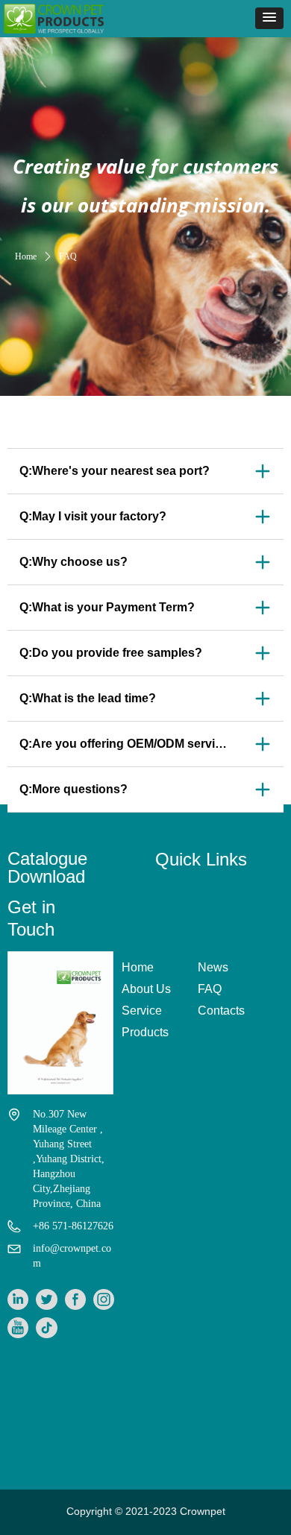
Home (26, 256)
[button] (269, 18)
